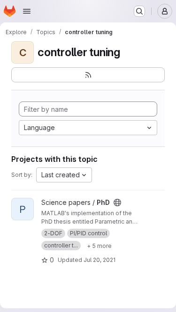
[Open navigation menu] (26, 11)
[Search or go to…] (139, 11)
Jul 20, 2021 (99, 259)
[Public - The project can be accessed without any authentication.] (117, 202)
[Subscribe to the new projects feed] (88, 74)
